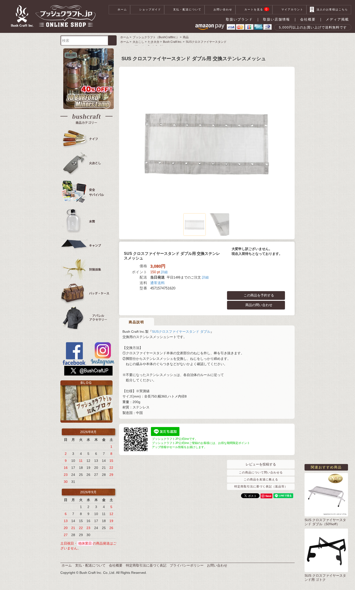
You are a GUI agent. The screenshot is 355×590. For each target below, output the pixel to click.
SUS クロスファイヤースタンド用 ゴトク (325, 578)
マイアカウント (292, 9)
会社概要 (308, 19)
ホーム (122, 9)
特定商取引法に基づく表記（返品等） (261, 486)
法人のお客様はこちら (332, 9)
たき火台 (153, 42)
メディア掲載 (337, 19)
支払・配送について (187, 9)
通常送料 (157, 283)
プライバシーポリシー (187, 565)
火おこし (138, 42)
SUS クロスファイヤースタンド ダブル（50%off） (325, 522)
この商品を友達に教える (261, 479)
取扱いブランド (239, 19)
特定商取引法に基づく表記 (146, 565)
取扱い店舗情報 (276, 19)
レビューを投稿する (261, 464)
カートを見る (256, 9)
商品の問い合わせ (258, 305)
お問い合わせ (222, 9)
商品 (186, 37)
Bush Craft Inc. (172, 42)
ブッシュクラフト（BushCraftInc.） (156, 37)
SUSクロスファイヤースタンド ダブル (181, 331)
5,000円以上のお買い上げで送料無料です (313, 27)
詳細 (164, 272)
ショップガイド (150, 9)
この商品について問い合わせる (261, 472)
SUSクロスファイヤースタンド (206, 42)
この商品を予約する (259, 295)
